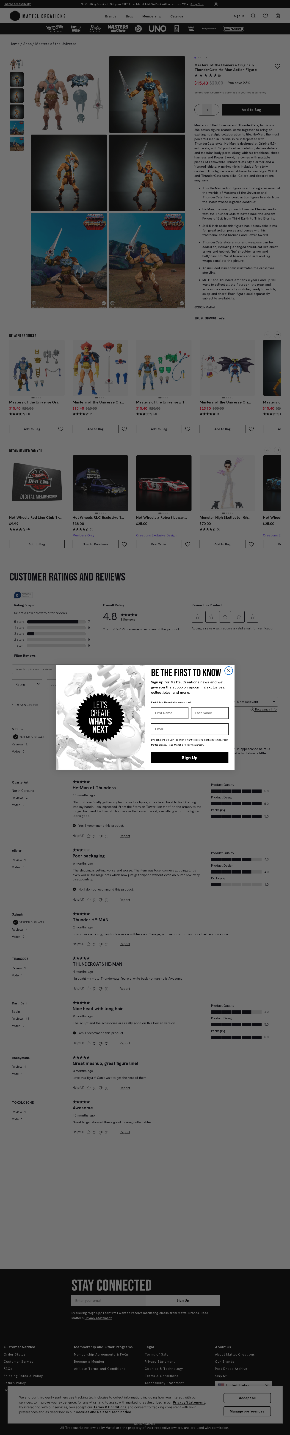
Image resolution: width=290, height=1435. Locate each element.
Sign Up (190, 758)
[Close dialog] (229, 671)
